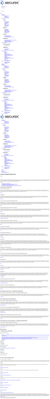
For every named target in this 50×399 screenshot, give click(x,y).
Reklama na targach (7, 135)
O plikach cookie (9, 359)
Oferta (6, 337)
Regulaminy (30, 337)
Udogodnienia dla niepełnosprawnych (9, 163)
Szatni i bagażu (6, 49)
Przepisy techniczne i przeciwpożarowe (9, 41)
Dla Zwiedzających (4, 42)
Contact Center (6, 29)
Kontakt (3, 169)
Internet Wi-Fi (6, 58)
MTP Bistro (6, 56)
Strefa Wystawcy (4, 6)
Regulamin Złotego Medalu (8, 147)
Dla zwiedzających (7, 48)
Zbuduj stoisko (21, 337)
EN (3, 11)
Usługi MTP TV (6, 32)
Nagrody (28, 337)
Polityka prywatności (2, 396)
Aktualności (3, 14)
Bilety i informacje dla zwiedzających (10, 338)
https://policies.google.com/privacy (4, 367)
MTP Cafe (6, 161)
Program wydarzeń (26, 338)
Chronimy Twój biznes (35, 337)
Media (2, 61)
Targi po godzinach (7, 130)
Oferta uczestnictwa (7, 22)
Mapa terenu (6, 52)
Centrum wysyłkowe (7, 137)
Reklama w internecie (7, 31)
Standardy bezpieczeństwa (8, 60)
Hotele (5, 129)
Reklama (26, 337)
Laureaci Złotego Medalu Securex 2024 (9, 142)
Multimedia (6, 16)
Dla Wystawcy (3, 18)
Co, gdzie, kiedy (17, 338)
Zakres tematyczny (7, 122)
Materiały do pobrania (7, 62)
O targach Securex (7, 121)
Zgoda (2, 359)
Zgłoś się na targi (7, 128)
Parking (5, 53)
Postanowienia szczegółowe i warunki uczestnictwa (11, 145)
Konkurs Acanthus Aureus (8, 36)
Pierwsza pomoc (6, 165)
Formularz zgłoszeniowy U (8, 40)
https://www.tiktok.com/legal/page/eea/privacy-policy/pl (6, 392)
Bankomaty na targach (7, 57)
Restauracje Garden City (7, 159)
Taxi (5, 59)
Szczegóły (5, 359)
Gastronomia (6, 23)
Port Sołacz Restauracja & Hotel (8, 54)
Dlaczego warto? (7, 21)
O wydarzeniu (3, 120)
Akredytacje (6, 63)
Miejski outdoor (6, 30)
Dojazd (5, 51)
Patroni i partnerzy (7, 17)
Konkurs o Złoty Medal (7, 35)
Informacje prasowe (7, 167)
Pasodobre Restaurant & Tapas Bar (9, 55)
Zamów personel (7, 25)
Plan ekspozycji (6, 131)
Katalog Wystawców (7, 45)
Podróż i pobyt (3, 50)
